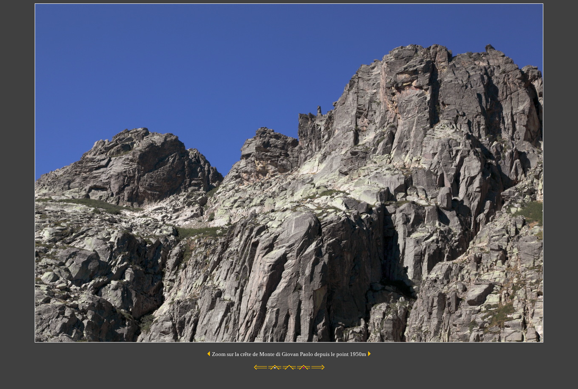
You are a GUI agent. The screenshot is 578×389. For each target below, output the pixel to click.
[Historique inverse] (369, 353)
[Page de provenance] (209, 353)
